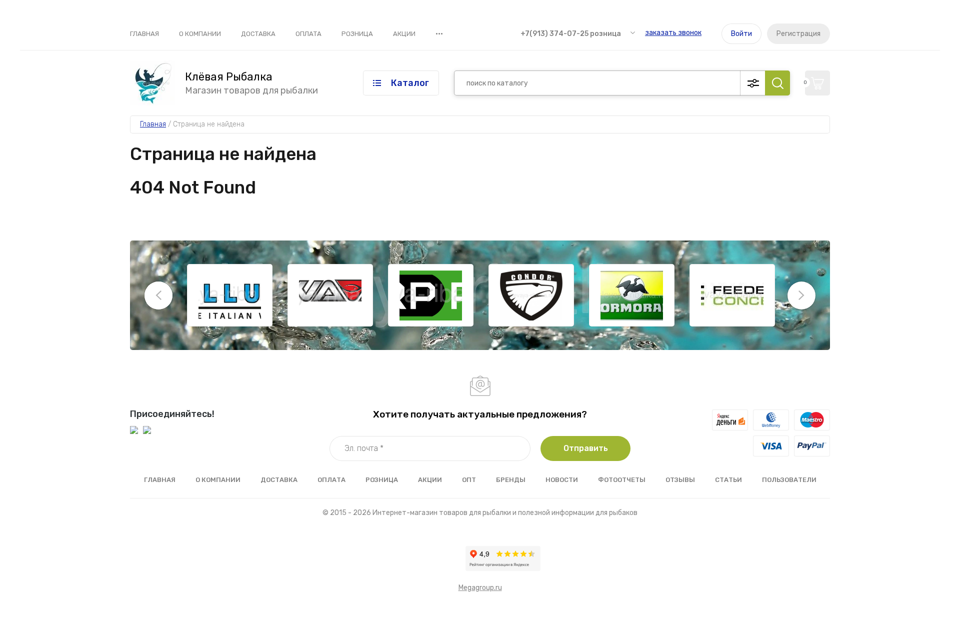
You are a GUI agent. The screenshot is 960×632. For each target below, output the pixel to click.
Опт (469, 480)
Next (802, 296)
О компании (200, 34)
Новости (562, 480)
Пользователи (789, 480)
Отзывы (680, 480)
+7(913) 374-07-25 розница (570, 34)
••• (439, 33)
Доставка (258, 34)
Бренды (511, 480)
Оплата (309, 34)
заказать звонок (673, 32)
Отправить (586, 448)
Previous (158, 296)
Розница (357, 34)
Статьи (728, 480)
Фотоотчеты (622, 480)
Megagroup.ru (480, 588)
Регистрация (798, 34)
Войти (741, 34)
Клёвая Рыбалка (228, 77)
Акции (404, 34)
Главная (144, 34)
